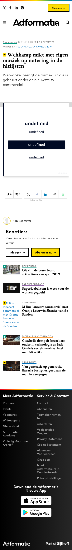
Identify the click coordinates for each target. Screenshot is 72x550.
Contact (42, 403)
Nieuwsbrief (11, 426)
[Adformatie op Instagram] (22, 7)
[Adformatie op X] (4, 7)
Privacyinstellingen (49, 478)
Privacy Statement (49, 439)
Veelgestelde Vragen (45, 431)
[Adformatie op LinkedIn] (16, 7)
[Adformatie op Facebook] (10, 7)
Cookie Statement (49, 444)
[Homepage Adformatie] (36, 22)
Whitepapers (11, 420)
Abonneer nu (58, 8)
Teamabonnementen (49, 416)
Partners (8, 403)
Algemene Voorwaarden (46, 452)
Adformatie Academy (10, 433)
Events (7, 409)
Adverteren (44, 424)
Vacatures (10, 414)
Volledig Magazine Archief (15, 442)
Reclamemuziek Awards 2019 (34, 46)
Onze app (43, 459)
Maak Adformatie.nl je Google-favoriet (48, 469)
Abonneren (44, 409)
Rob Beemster (46, 42)
